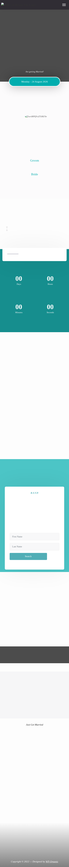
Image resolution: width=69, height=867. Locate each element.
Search (28, 556)
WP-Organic (52, 861)
